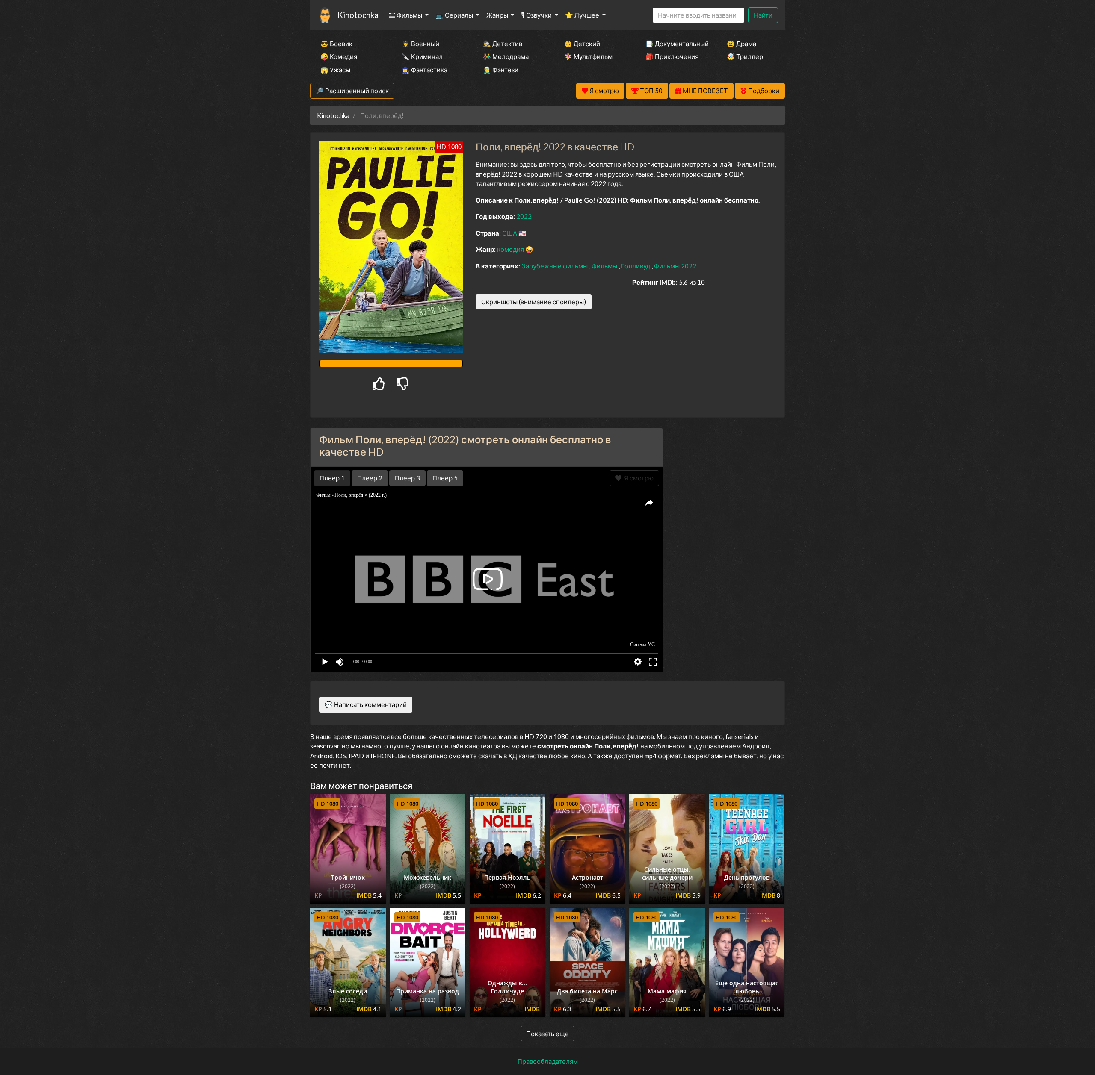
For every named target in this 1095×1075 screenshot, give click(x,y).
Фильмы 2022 (675, 266)
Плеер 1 (332, 478)
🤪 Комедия (338, 56)
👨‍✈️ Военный (420, 43)
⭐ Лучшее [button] (583, 15)
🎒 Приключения (671, 56)
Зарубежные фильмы (555, 266)
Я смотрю (637, 478)
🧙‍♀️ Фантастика (424, 70)
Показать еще (547, 1033)
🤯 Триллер (745, 56)
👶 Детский (582, 43)
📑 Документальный (674, 43)
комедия (511, 249)
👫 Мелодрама (506, 56)
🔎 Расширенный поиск (352, 90)
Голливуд (636, 266)
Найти (763, 15)
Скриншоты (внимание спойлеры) (533, 302)
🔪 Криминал (422, 56)
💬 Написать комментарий (366, 704)
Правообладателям (548, 1061)
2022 (524, 216)
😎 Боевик (336, 43)
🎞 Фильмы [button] (406, 15)
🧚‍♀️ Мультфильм (588, 56)
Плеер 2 (369, 478)
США (510, 233)
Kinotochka (358, 15)
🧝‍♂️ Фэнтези (500, 70)
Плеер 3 (407, 478)
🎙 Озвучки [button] (537, 15)
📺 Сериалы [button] (454, 15)
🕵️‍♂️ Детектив (502, 43)
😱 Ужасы (335, 70)
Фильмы (605, 266)
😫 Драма (741, 43)
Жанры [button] (497, 15)
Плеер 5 (445, 478)
